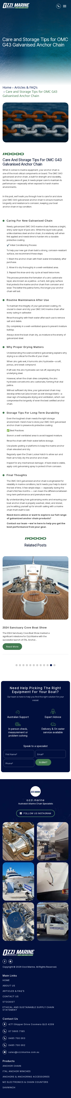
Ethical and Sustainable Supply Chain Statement (28, 1008)
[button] (17, 665)
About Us (9, 985)
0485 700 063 (16, 1038)
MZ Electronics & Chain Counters (25, 1082)
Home (7, 87)
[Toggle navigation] (65, 6)
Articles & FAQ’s (13, 991)
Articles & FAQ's (26, 87)
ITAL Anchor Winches (17, 1071)
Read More (12, 646)
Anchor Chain (12, 1066)
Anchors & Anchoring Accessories (26, 1076)
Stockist (9, 1002)
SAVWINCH (9, 1087)
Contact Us (11, 996)
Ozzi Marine (28, 966)
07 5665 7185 (16, 1031)
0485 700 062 (16, 1045)
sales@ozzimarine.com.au (23, 1052)
